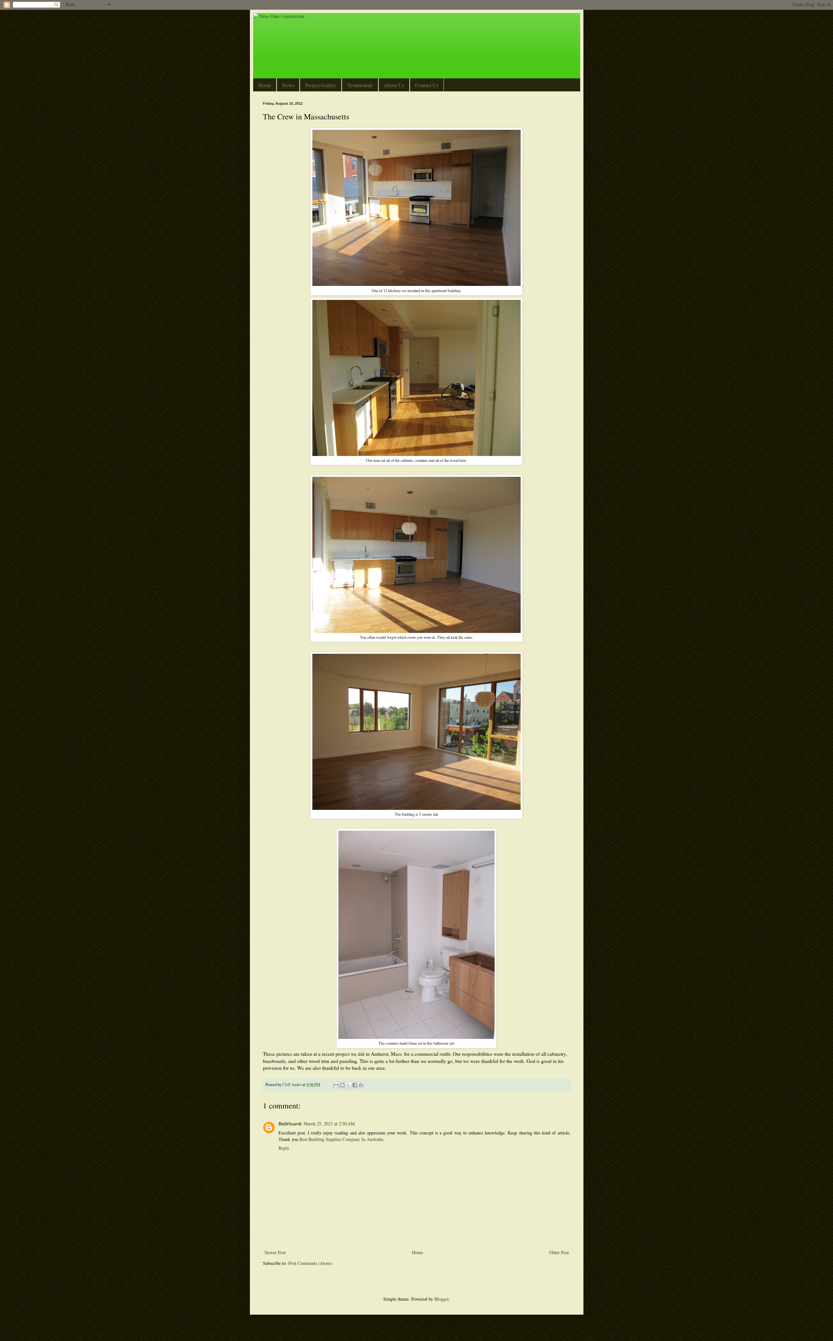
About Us (394, 85)
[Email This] (336, 1085)
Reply (284, 1148)
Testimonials (360, 85)
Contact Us (426, 85)
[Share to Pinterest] (361, 1085)
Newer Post (275, 1252)
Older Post (559, 1252)
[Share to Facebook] (354, 1085)
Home (264, 85)
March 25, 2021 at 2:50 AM (329, 1123)
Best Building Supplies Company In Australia (341, 1139)
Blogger (441, 1299)
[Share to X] (348, 1085)
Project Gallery (320, 85)
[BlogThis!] (342, 1085)
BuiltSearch (290, 1123)
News (288, 85)
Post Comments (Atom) (310, 1263)
